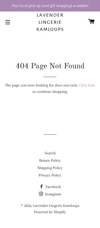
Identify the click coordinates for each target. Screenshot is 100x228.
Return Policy (50, 160)
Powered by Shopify (50, 212)
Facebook (53, 186)
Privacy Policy (50, 175)
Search (50, 153)
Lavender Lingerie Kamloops (50, 22)
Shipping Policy (50, 168)
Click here (87, 85)
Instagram (52, 194)
